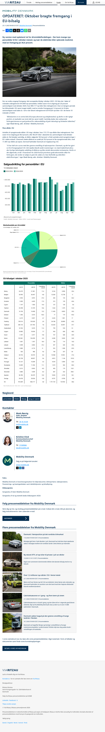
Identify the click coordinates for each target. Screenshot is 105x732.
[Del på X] (14, 30)
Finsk (25, 722)
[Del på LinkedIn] (11, 30)
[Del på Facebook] (7, 30)
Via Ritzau (36, 678)
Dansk (4, 722)
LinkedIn (5, 700)
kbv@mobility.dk (22, 448)
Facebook (12, 700)
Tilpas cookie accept (9, 704)
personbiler (7, 398)
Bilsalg (24, 398)
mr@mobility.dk (22, 424)
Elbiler (16, 398)
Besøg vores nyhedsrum (15, 648)
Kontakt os (6, 678)
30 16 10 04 (23, 422)
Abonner (8, 518)
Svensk (20, 722)
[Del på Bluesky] (22, 30)
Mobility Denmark (26, 25)
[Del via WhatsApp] (25, 30)
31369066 (23, 445)
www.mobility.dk (22, 465)
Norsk (16, 722)
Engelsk (10, 722)
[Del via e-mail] (29, 30)
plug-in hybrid (34, 398)
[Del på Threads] (18, 30)
